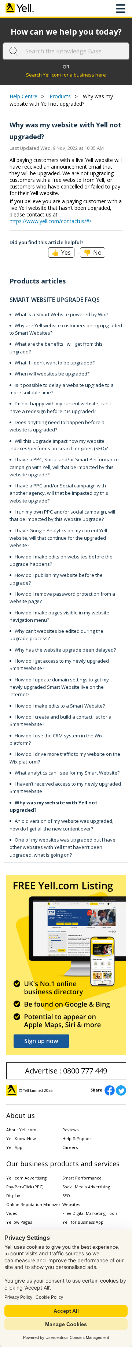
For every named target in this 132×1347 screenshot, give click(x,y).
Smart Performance (82, 1178)
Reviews (70, 1129)
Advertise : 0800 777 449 (66, 1071)
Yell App (14, 1147)
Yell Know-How (21, 1138)
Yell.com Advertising (26, 1178)
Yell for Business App (82, 1222)
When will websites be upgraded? (52, 373)
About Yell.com (21, 1129)
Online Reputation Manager (33, 1204)
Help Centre (23, 96)
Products (60, 96)
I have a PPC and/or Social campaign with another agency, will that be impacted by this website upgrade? (59, 493)
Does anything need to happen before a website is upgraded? (57, 426)
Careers (70, 1147)
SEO (66, 1195)
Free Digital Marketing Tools (89, 1213)
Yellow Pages (19, 1222)
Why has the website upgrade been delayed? (65, 649)
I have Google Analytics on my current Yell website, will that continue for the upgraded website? (58, 538)
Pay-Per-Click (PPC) (24, 1186)
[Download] (52, 688)
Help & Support (77, 1138)
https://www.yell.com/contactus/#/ (50, 221)
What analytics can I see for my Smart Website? (67, 772)
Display (13, 1195)
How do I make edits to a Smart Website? (60, 705)
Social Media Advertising (86, 1186)
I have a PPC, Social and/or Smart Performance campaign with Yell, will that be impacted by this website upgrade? (64, 467)
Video (12, 1213)
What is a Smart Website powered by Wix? (61, 314)
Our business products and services (63, 1163)
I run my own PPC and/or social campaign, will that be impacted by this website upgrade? (62, 515)
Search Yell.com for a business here (66, 74)
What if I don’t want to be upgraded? (55, 362)
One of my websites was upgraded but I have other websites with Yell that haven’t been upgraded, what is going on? (62, 847)
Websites (71, 1204)
